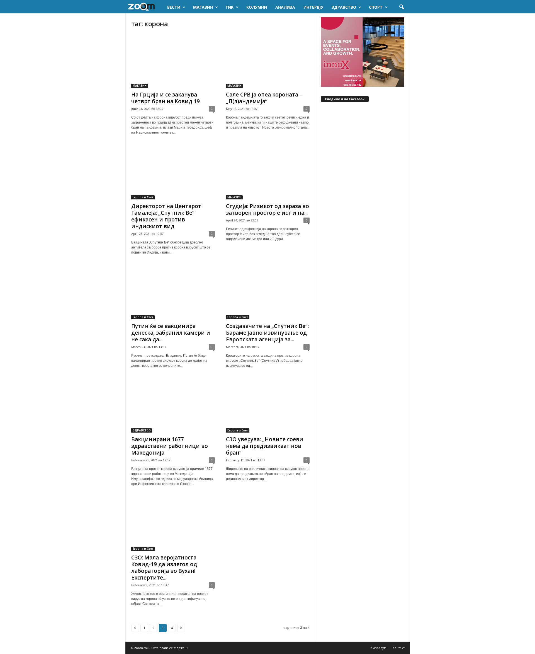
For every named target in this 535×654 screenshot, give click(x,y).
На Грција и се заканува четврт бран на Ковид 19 (165, 98)
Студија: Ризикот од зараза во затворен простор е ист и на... (267, 209)
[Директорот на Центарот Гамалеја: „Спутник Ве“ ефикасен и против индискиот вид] (173, 172)
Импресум (378, 648)
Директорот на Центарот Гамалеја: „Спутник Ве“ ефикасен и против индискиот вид (166, 216)
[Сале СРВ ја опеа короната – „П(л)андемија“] (268, 61)
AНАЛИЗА (285, 7)
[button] (401, 7)
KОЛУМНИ (256, 7)
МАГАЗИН (203, 7)
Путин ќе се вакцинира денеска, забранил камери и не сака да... (170, 332)
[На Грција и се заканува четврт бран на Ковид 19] (173, 61)
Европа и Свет (143, 197)
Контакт (399, 648)
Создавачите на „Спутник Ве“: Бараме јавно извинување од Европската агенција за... (267, 332)
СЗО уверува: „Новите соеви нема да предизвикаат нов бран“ (264, 446)
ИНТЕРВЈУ (313, 7)
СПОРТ (376, 7)
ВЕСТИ (173, 7)
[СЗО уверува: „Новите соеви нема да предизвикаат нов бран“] (268, 405)
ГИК (230, 7)
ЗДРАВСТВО (344, 7)
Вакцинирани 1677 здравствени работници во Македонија (169, 446)
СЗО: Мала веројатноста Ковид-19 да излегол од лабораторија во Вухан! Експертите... (164, 567)
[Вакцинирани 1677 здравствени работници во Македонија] (173, 405)
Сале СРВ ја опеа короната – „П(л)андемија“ (264, 98)
